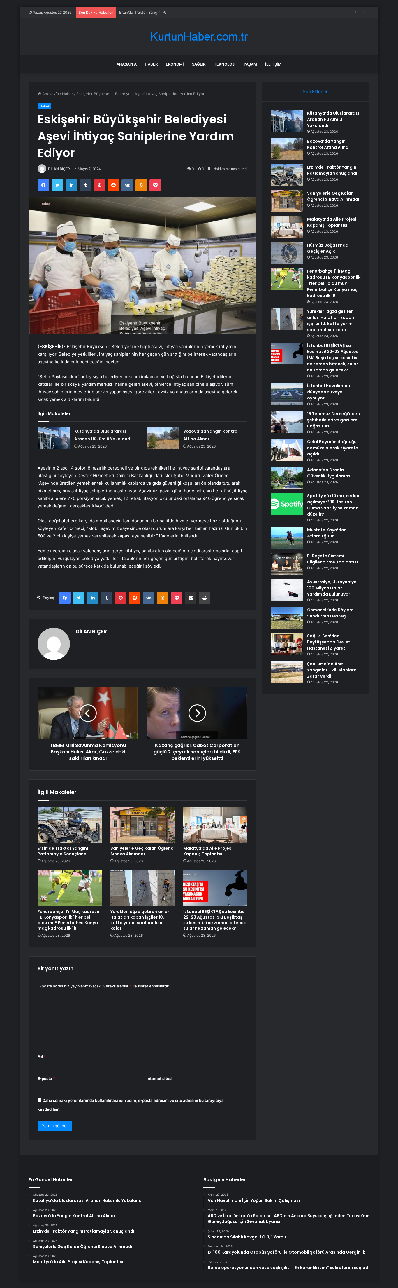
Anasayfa (127, 64)
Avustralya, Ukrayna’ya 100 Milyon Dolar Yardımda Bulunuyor (332, 588)
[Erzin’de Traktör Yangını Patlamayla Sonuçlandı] (70, 825)
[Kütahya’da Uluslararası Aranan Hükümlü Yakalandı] (54, 438)
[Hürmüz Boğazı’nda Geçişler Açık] (287, 253)
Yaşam (250, 64)
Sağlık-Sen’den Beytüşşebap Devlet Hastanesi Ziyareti (328, 642)
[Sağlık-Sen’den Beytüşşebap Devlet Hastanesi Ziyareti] (287, 644)
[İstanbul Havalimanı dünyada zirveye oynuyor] (287, 394)
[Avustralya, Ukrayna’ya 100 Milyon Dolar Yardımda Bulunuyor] (287, 590)
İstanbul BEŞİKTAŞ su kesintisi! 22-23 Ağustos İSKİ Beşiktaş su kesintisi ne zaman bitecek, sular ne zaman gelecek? (215, 920)
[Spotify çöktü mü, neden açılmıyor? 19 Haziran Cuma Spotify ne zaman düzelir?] (287, 504)
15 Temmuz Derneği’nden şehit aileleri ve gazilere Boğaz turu (333, 420)
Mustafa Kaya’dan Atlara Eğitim (327, 533)
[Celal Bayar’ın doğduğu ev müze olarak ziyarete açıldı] (287, 450)
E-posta (46, 1078)
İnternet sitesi (159, 1078)
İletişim (273, 64)
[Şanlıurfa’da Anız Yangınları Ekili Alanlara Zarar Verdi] (287, 672)
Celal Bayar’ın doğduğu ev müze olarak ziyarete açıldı (332, 448)
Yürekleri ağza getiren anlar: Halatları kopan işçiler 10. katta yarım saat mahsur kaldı (140, 920)
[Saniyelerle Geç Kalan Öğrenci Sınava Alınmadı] (142, 825)
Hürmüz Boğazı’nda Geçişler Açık (327, 248)
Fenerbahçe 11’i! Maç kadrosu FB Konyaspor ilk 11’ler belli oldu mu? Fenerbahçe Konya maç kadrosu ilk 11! (68, 920)
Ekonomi (175, 64)
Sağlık (199, 64)
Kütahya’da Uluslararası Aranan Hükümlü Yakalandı (333, 119)
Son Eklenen (316, 91)
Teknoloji (224, 64)
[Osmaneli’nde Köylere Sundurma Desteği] (287, 618)
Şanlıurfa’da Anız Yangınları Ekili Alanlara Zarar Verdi (332, 670)
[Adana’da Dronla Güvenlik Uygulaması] (287, 478)
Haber (151, 64)
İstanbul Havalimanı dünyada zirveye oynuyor (328, 392)
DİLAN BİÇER (59, 169)
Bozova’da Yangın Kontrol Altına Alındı (328, 144)
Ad (42, 1056)
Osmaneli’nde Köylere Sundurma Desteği (330, 613)
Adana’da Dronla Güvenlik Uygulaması (329, 473)
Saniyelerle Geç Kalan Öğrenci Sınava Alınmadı (142, 851)
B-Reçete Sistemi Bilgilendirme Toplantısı (332, 559)
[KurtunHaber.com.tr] (199, 36)
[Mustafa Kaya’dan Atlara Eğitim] (287, 538)
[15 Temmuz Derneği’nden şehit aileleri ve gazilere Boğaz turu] (287, 422)
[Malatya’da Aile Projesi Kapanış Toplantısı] (215, 825)
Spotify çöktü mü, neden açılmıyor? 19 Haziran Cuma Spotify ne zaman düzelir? (333, 505)
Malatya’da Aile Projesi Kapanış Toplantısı (208, 851)
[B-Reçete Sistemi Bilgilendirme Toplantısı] (287, 564)
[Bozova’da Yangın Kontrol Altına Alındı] (163, 438)
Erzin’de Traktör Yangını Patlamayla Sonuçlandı (160, 12)
